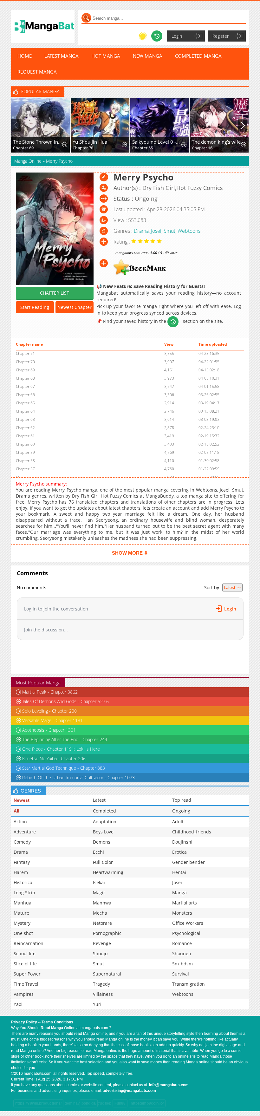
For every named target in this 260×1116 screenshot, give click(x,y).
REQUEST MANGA (37, 72)
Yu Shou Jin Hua (90, 142)
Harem (21, 872)
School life (25, 953)
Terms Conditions (57, 1022)
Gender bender (188, 862)
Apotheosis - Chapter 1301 (49, 730)
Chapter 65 (25, 403)
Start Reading (34, 307)
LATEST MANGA (61, 56)
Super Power (27, 974)
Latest (99, 800)
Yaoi (18, 1004)
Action (20, 822)
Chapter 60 (25, 444)
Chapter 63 (25, 419)
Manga (179, 893)
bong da (88, 1103)
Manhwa (102, 903)
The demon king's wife (216, 142)
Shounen (181, 953)
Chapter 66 (25, 394)
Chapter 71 (25, 353)
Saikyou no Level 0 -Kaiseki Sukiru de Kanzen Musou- (157, 142)
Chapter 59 (25, 452)
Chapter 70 (25, 361)
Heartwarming (108, 872)
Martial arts (184, 903)
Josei (156, 230)
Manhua (22, 903)
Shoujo (100, 953)
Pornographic (107, 933)
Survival (180, 974)
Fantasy (22, 862)
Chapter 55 (142, 148)
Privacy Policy (24, 1022)
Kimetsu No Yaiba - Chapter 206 (54, 758)
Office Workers (187, 923)
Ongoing (181, 811)
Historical (24, 882)
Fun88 (120, 1103)
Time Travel (26, 984)
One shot (23, 933)
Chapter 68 (25, 378)
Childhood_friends (191, 832)
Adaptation (104, 822)
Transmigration (188, 984)
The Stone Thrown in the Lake (38, 142)
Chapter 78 (83, 148)
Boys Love (103, 832)
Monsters (182, 913)
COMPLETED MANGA (198, 56)
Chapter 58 (25, 460)
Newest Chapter (74, 307)
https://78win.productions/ (38, 1103)
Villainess (103, 994)
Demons (101, 842)
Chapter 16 (202, 148)
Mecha (100, 913)
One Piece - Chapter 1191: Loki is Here (61, 749)
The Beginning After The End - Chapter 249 (64, 739)
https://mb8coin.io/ (147, 1103)
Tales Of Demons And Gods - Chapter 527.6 (65, 701)
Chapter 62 (25, 427)
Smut (169, 230)
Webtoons (189, 230)
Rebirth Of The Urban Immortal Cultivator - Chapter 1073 (78, 777)
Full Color (103, 862)
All (16, 810)
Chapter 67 (25, 386)
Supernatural (107, 974)
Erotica (179, 852)
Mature (21, 913)
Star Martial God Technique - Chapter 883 (63, 768)
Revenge (102, 943)
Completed (104, 811)
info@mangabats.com (169, 1085)
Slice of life (25, 964)
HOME (24, 56)
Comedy (22, 842)
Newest (21, 800)
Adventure (25, 832)
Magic (99, 893)
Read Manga (52, 1028)
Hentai (179, 872)
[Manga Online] (43, 26)
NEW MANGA (147, 56)
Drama (141, 230)
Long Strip (24, 893)
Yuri (97, 1004)
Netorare (102, 923)
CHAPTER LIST (54, 293)
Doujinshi (182, 842)
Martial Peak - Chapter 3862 (50, 692)
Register (220, 36)
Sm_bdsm (182, 964)
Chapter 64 (25, 411)
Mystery (22, 923)
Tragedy (101, 984)
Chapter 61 (25, 436)
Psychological (186, 933)
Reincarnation (28, 943)
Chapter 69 (23, 148)
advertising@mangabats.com (129, 1090)
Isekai (99, 882)
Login (177, 36)
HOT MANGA (105, 56)
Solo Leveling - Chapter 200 (49, 711)
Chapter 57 (25, 469)
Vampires (24, 994)
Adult (178, 822)
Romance (182, 943)
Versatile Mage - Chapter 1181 (52, 720)
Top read (181, 800)
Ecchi (98, 852)
